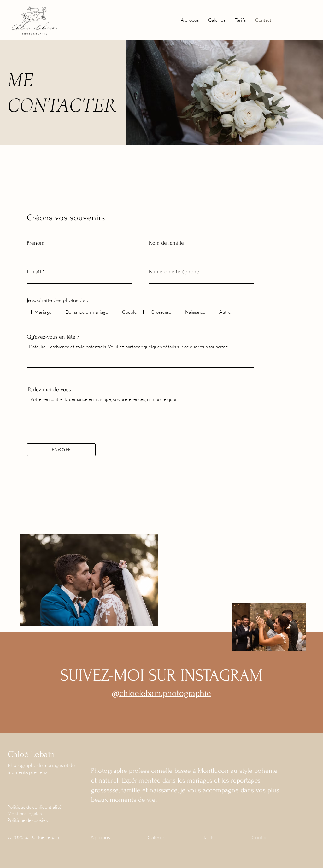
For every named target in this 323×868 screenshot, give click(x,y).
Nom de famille (166, 243)
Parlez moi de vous (49, 390)
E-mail (34, 272)
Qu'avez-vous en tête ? (53, 337)
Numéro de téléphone (174, 272)
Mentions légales (24, 814)
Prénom (35, 243)
